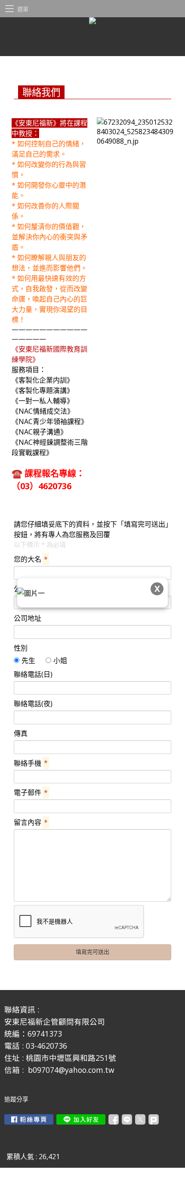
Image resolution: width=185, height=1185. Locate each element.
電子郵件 (31, 792)
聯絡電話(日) (33, 674)
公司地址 (27, 618)
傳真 (21, 733)
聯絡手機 (31, 763)
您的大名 (31, 559)
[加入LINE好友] (80, 1119)
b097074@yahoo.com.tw (71, 1070)
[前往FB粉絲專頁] (28, 1119)
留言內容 (31, 822)
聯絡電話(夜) (33, 703)
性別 (21, 648)
